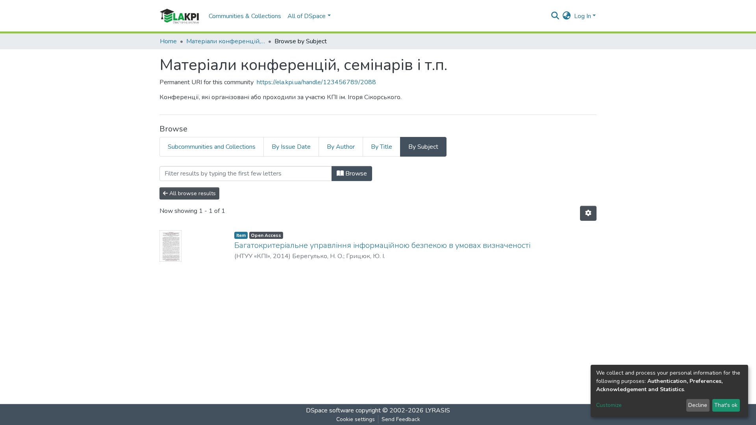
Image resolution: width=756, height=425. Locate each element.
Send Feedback (401, 419)
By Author (341, 146)
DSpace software (330, 410)
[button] (567, 16)
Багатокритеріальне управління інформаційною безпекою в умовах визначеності (382, 245)
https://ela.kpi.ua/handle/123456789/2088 (316, 82)
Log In (582, 16)
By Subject (423, 146)
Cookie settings (355, 419)
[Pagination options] (588, 213)
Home (168, 41)
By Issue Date (291, 146)
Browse (355, 173)
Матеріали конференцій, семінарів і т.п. (225, 41)
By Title (381, 146)
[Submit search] (555, 16)
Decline (697, 405)
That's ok (725, 405)
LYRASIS (437, 410)
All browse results (192, 193)
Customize (609, 405)
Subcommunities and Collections (212, 146)
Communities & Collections (245, 16)
